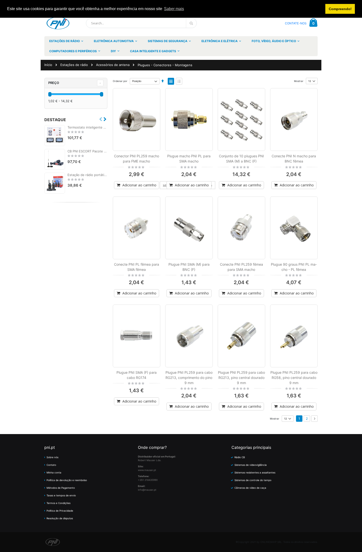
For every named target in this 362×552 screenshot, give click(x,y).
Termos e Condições (58, 503)
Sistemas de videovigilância (250, 464)
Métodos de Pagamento (61, 487)
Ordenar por (120, 81)
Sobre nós (52, 457)
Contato (51, 464)
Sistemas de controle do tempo (252, 480)
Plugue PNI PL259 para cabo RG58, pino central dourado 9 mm (293, 377)
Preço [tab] (53, 83)
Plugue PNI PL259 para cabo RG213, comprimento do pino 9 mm (189, 377)
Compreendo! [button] (340, 9)
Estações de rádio (74, 64)
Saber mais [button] (174, 9)
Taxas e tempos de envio (61, 495)
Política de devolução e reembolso (67, 480)
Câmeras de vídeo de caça (250, 487)
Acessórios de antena (113, 64)
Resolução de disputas (60, 518)
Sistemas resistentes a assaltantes (254, 472)
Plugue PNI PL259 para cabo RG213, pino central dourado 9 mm (241, 377)
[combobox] (141, 23)
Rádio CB (239, 457)
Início (48, 65)
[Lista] (179, 81)
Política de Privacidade (60, 510)
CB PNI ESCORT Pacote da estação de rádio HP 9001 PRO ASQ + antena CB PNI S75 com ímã (87, 151)
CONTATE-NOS (296, 23)
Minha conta (54, 472)
